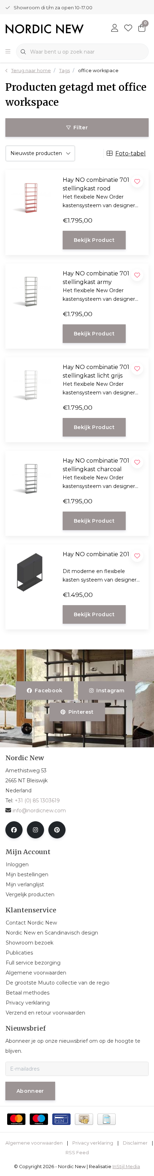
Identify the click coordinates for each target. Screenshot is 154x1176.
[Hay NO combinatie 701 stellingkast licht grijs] (25, 383)
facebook (49, 690)
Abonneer (30, 1091)
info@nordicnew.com (39, 810)
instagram (110, 690)
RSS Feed (77, 1152)
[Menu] (7, 52)
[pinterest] (57, 829)
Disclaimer (135, 1143)
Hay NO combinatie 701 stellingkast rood (96, 184)
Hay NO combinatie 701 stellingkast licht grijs (96, 371)
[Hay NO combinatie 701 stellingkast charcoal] (25, 477)
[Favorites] (128, 28)
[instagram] (35, 829)
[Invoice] (106, 1119)
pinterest (80, 712)
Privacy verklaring (92, 1143)
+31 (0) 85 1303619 (37, 800)
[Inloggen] (114, 28)
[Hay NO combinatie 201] (25, 570)
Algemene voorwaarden (34, 1143)
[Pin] (61, 1119)
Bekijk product (94, 240)
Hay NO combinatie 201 (96, 554)
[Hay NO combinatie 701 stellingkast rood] (25, 196)
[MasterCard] (16, 1119)
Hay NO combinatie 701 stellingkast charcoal (96, 465)
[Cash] (84, 1119)
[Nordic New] (44, 28)
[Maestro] (39, 1119)
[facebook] (14, 829)
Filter (80, 127)
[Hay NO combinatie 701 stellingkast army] (25, 290)
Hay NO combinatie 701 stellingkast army (96, 277)
